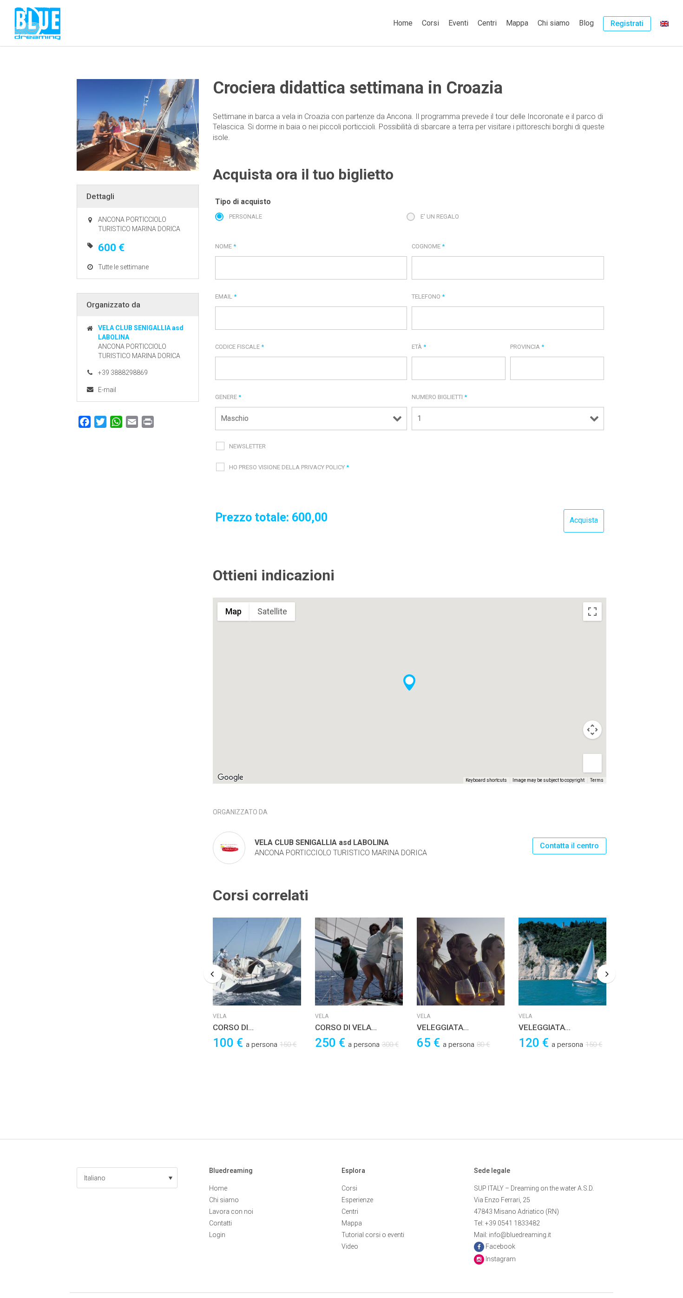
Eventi (458, 23)
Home (403, 23)
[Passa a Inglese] (664, 23)
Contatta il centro (569, 845)
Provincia (527, 346)
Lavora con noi (231, 1211)
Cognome (428, 246)
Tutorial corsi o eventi (373, 1234)
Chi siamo (554, 23)
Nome (225, 246)
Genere (228, 396)
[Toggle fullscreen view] (592, 611)
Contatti (220, 1223)
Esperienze (357, 1200)
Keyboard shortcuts (486, 780)
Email (225, 296)
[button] (127, 1177)
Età (419, 346)
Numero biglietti (439, 396)
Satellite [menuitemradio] (272, 611)
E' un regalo (439, 216)
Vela (219, 1016)
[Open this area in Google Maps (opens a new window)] (230, 778)
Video (350, 1246)
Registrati (627, 23)
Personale (245, 216)
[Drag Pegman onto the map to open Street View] (592, 763)
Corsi (430, 23)
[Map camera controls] (592, 729)
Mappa (517, 23)
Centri (487, 23)
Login (217, 1234)
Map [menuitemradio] (233, 611)
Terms (597, 780)
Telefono (428, 296)
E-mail (107, 389)
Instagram (501, 1259)
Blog (586, 23)
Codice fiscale (239, 346)
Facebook (500, 1246)
